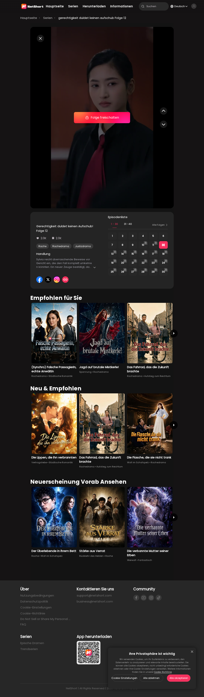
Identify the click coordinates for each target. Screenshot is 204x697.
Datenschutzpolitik (34, 601)
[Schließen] (192, 652)
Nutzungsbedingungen (37, 595)
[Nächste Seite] (174, 333)
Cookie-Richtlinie (163, 672)
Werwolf (131, 560)
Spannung (85, 371)
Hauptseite (28, 18)
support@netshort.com (94, 595)
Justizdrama (83, 246)
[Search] (142, 6)
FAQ (23, 624)
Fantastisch (145, 560)
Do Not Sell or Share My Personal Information (45, 619)
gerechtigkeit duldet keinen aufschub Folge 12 (92, 18)
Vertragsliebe (39, 462)
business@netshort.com (95, 601)
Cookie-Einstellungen (124, 678)
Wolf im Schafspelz (138, 462)
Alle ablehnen (151, 678)
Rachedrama (60, 246)
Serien (47, 18)
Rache (42, 246)
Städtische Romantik (61, 376)
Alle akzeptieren (179, 678)
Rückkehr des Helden (91, 556)
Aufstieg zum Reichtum (157, 376)
